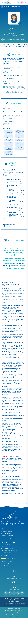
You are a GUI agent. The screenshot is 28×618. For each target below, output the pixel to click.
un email (12, 490)
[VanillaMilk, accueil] (6, 2)
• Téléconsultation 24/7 (7, 548)
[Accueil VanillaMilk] (9, 515)
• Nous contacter (6, 552)
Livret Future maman (10, 558)
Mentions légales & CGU (13, 608)
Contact (8, 46)
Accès (25, 45)
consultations (19, 46)
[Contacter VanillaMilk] (22, 593)
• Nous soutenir (5, 537)
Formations (16, 45)
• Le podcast (4, 565)
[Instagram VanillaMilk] (6, 593)
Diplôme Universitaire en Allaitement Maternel (13, 350)
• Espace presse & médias (8, 538)
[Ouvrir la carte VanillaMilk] (18, 2)
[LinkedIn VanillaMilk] (10, 593)
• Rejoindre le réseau (7, 535)
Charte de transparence (10, 610)
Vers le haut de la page (20, 503)
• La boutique (5, 563)
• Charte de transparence (8, 533)
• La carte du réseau (6, 545)
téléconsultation (6, 604)
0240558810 (9, 226)
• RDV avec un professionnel (9, 550)
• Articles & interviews (7, 560)
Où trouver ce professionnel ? (14, 39)
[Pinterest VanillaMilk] (14, 593)
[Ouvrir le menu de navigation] (25, 2)
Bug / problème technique (14, 612)
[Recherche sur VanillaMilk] (18, 593)
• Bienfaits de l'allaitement (8, 562)
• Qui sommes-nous (6, 531)
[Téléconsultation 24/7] (22, 2)
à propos (6, 45)
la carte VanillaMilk (9, 429)
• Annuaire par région (7, 546)
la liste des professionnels (11, 431)
